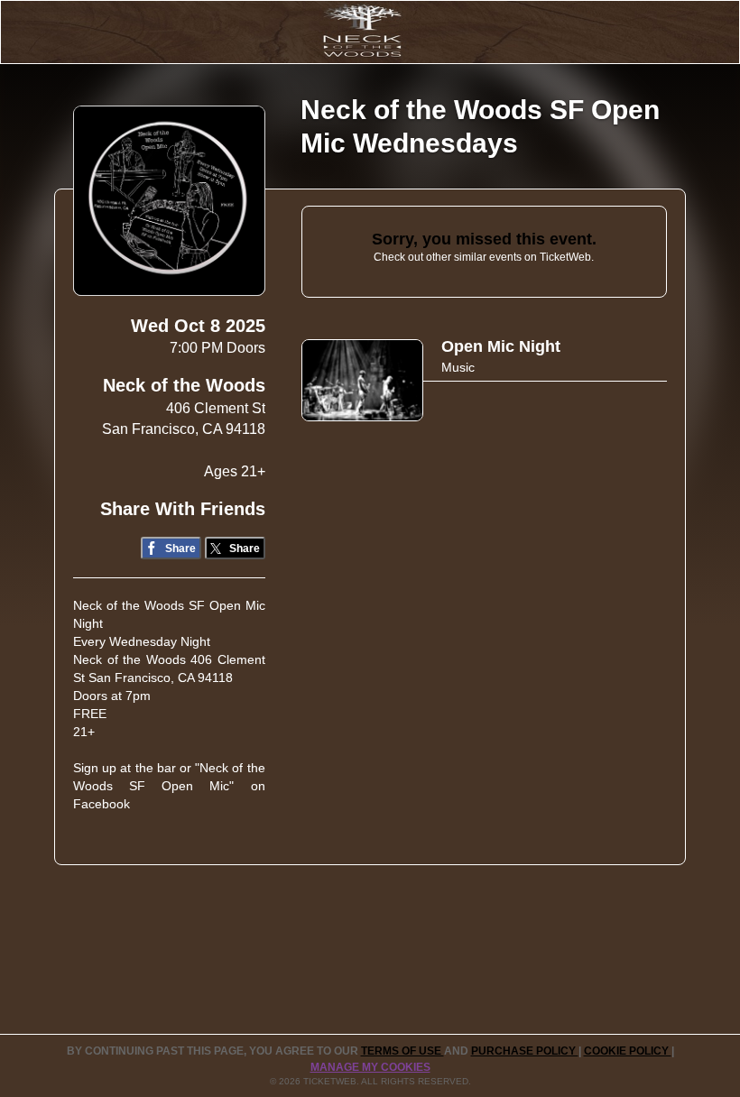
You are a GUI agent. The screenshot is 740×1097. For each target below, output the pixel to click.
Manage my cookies (370, 1067)
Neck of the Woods (184, 385)
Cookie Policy (627, 1051)
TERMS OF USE (402, 1051)
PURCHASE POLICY (524, 1051)
